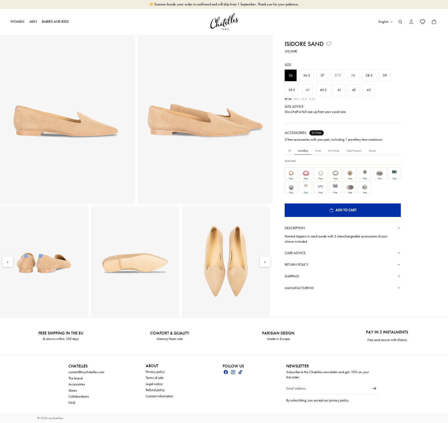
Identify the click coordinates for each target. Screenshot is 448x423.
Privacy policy (155, 371)
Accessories (76, 384)
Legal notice (154, 383)
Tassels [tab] (372, 150)
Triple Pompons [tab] (354, 150)
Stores (72, 390)
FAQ (71, 402)
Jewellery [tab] (303, 150)
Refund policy (155, 390)
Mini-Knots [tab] (333, 150)
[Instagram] (233, 372)
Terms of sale (155, 378)
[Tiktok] (240, 372)
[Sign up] (374, 388)
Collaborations (78, 396)
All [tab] (289, 150)
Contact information (159, 396)
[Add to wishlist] (328, 43)
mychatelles (55, 418)
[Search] (400, 22)
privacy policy (338, 400)
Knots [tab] (318, 150)
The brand (75, 378)
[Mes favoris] (422, 22)
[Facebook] (225, 372)
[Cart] (434, 22)
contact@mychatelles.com (86, 372)
